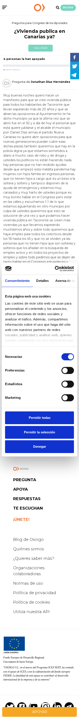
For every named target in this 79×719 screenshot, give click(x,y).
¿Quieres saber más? (33, 558)
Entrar (68, 7)
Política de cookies (31, 602)
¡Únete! (21, 519)
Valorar (40, 48)
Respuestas (27, 498)
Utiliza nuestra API (31, 611)
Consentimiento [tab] (17, 281)
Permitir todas (39, 418)
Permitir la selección (39, 432)
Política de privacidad (34, 592)
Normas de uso (28, 583)
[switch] (67, 370)
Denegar (39, 446)
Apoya (20, 489)
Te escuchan (28, 508)
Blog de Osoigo (28, 539)
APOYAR (39, 712)
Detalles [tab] (42, 281)
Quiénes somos (28, 549)
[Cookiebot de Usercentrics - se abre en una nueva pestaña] (56, 269)
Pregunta (24, 479)
